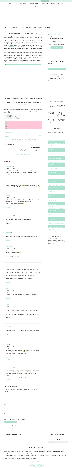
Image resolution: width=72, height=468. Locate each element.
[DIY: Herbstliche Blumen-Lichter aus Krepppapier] (61, 118)
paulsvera (51, 229)
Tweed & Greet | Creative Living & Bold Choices (60, 199)
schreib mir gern (54, 134)
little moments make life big (11, 335)
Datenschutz (38, 461)
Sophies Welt (9, 166)
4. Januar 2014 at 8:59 (10, 234)
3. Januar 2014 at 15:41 (10, 168)
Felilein (8, 232)
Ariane (7, 288)
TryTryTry (62, 78)
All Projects (11, 46)
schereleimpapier (53, 172)
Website (5, 413)
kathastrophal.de (41, 465)
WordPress (40, 466)
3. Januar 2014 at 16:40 (10, 182)
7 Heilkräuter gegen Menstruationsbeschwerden (56, 208)
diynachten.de (52, 179)
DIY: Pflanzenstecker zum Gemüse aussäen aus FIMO (52, 106)
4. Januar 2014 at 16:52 (10, 267)
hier (63, 131)
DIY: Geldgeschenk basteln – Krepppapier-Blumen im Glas (61, 106)
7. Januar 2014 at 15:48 (10, 367)
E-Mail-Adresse (7, 408)
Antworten (8, 174)
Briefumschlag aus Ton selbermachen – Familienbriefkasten (58, 143)
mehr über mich (57, 47)
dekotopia (51, 195)
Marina (7, 304)
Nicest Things (52, 160)
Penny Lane (8, 366)
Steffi (7, 326)
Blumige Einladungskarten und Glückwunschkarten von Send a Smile (60, 189)
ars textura (52, 153)
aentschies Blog (53, 218)
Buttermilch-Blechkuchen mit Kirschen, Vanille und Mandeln (58, 227)
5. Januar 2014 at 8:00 (10, 306)
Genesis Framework (33, 466)
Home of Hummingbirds (54, 221)
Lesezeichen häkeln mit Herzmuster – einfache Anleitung (58, 154)
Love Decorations (53, 183)
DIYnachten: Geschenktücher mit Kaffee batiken (56, 196)
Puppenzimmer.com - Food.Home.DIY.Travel (59, 225)
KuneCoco (51, 202)
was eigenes (52, 145)
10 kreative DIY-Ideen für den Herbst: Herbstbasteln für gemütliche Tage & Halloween (61, 114)
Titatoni (51, 176)
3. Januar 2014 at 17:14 (10, 197)
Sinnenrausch (52, 191)
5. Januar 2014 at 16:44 (10, 328)
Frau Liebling (52, 206)
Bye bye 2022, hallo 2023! (53, 204)
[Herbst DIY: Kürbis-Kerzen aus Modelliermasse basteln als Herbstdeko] (52, 118)
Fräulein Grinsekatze (11, 213)
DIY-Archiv (19, 455)
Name (5, 404)
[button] (6, 122)
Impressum (33, 461)
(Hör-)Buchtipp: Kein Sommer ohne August (55, 147)
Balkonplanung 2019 (52, 219)
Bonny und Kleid (53, 168)
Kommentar (6, 391)
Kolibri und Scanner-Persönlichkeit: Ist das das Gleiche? (58, 223)
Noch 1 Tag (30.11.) (52, 181)
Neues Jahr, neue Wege (52, 200)
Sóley (7, 181)
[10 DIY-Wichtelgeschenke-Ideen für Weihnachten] (52, 110)
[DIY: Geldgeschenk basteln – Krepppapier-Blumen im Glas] (61, 104)
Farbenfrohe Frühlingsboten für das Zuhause (56, 231)
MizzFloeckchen (10, 246)
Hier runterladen (45, 1)
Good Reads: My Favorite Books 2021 (55, 212)
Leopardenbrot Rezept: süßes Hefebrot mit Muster (57, 162)
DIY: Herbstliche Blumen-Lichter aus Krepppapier (61, 120)
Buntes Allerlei (26, 154)
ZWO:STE (51, 214)
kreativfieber (52, 141)
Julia (7, 344)
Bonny (7, 195)
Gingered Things (53, 187)
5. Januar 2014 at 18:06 (10, 346)
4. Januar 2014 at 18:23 (10, 290)
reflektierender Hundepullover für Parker (55, 215)
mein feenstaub (36, 16)
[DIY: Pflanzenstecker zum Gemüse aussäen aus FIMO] (52, 104)
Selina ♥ (8, 265)
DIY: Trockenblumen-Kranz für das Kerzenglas (56, 192)
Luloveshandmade (53, 210)
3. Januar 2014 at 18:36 (10, 215)
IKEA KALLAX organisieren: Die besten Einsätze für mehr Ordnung (59, 173)
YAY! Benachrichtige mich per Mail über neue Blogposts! (15, 419)
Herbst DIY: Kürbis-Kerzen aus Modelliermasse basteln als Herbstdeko (52, 121)
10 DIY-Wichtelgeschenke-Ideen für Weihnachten (52, 113)
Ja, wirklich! (58, 41)
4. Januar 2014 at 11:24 (10, 248)
